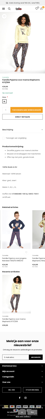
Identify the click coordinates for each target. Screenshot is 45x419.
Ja (22, 412)
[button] (3, 8)
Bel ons (11, 390)
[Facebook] (19, 397)
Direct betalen (22, 117)
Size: (5, 97)
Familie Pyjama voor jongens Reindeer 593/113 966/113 (14, 259)
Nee (32, 412)
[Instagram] (25, 397)
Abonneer (36, 357)
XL (4, 101)
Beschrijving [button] (7, 129)
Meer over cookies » (23, 417)
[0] (41, 8)
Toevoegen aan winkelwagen (26, 110)
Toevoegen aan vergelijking (16, 138)
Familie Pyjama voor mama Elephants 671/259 (14, 320)
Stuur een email (32, 390)
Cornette (5, 77)
